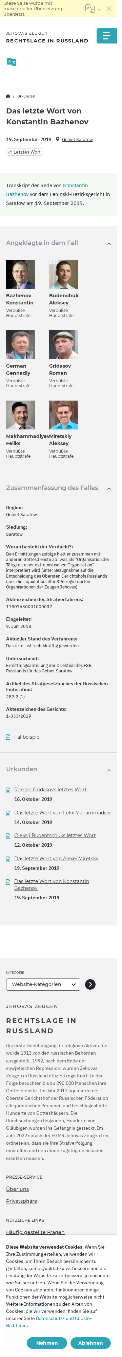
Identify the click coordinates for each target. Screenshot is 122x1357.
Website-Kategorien (36, 984)
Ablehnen (90, 1343)
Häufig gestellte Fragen (35, 1232)
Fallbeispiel (27, 737)
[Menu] (107, 35)
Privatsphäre (21, 1201)
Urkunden (26, 96)
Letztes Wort (27, 152)
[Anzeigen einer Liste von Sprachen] (93, 8)
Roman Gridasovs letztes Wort (50, 790)
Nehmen (47, 1343)
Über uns (17, 1189)
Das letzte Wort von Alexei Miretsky (56, 859)
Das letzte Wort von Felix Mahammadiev (62, 813)
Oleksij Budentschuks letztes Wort (55, 835)
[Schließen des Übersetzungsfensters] (109, 8)
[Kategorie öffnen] (90, 984)
